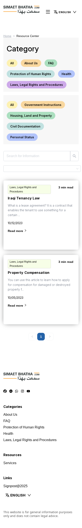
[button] (65, 12)
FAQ (51, 63)
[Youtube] (28, 391)
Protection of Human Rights (30, 74)
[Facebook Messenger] (11, 391)
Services (9, 463)
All (12, 63)
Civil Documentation (25, 126)
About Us (31, 63)
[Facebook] (5, 391)
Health (66, 74)
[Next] (50, 336)
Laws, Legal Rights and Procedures (36, 84)
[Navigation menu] (48, 12)
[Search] (74, 156)
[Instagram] (22, 391)
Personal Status (22, 137)
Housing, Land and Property (31, 115)
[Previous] (32, 336)
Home (7, 36)
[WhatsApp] (16, 391)
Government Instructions (42, 105)
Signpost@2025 (15, 486)
